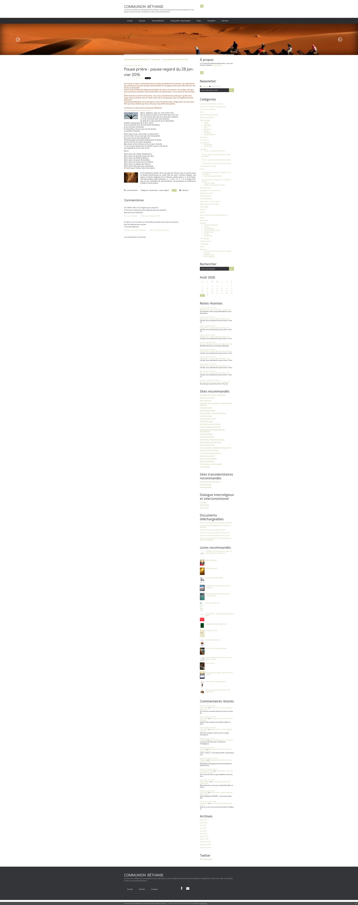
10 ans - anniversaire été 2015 (214, 151)
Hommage (203, 137)
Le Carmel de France (207, 437)
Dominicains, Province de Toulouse (212, 440)
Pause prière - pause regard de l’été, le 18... (215, 373)
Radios (202, 218)
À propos (142, 21)
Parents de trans (206, 485)
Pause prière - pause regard (180, 21)
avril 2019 (203, 831)
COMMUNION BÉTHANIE (143, 6)
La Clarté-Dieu (205, 467)
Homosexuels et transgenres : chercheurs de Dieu (216, 180)
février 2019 (204, 836)
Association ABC (205, 487)
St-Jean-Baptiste (209, 134)
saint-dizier (204, 708)
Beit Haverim (204, 505)
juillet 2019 (203, 823)
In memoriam (204, 140)
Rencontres (204, 220)
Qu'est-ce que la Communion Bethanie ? (214, 215)
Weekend (203, 249)
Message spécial (205, 196)
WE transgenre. (209, 256)
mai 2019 (203, 828)
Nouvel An (207, 129)
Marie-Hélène (204, 782)
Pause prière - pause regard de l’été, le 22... (215, 328)
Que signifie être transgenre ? (210, 482)
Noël (205, 127)
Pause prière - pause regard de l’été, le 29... (215, 319)
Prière (199, 21)
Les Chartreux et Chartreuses (210, 424)
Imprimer (185, 190)
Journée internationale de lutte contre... (215, 782)
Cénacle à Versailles (211, 225)
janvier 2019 (204, 839)
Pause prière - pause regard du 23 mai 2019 (216, 772)
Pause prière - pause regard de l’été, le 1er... (215, 358)
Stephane (203, 760)
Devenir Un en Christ (207, 398)
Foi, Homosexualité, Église (213, 176)
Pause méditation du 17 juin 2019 (221, 740)
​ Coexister (203, 502)
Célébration (208, 144)
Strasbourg (208, 236)
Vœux (202, 247)
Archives (142, 889)
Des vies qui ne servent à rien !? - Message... (215, 382)
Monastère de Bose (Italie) (209, 450)
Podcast (202, 209)
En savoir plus (203, 903)
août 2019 (203, 820)
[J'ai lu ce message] (356, 903)
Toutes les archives (206, 847)
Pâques (206, 131)
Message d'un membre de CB (210, 190)
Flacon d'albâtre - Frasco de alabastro (213, 413)
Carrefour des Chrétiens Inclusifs (211, 104)
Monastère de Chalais (207, 410)
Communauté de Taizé (208, 419)
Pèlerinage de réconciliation (209, 204)
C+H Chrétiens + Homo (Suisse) (211, 464)
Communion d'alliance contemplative (213, 107)
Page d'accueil (155, 59)
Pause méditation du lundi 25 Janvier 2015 (136, 59)
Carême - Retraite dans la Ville (210, 427)
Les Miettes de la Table (208, 166)
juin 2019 (203, 825)
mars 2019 (203, 834)
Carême (206, 124)
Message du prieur (206, 193)
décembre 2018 (205, 842)
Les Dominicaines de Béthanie (210, 453)
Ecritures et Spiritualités (208, 459)
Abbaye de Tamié (206, 408)
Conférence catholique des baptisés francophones (212, 430)
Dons (202, 112)
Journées (203, 149)
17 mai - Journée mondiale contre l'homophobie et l (216, 155)
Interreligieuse (209, 228)
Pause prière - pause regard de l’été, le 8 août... (216, 351)
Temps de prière (205, 241)
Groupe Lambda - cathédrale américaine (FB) (215, 448)
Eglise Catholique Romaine (209, 115)
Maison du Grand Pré (207, 456)
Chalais (206, 227)
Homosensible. (209, 255)
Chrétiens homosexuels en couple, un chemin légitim (216, 173)
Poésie (202, 212)
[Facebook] (181, 888)
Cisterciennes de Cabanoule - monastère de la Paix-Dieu (216, 404)
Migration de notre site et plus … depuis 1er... (215, 310)
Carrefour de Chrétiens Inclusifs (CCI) (213, 395)
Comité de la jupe (206, 416)
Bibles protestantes (207, 461)
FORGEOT (203, 740)
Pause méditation (158, 21)
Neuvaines (207, 126)
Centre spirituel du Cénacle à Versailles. (217, 251)
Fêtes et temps (205, 120)
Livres (202, 169)
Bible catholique (205, 401)
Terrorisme (208, 146)
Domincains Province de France (211, 442)
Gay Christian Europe (207, 445)
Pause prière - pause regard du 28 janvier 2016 (159, 71)
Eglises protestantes (207, 117)
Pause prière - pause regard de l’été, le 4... (216, 730)
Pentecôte (207, 133)
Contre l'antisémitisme (208, 109)
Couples (207, 253)
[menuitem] (130, 21)
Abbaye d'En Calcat (206, 421)
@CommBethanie (206, 859)
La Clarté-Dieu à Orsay (212, 230)
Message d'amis (205, 188)
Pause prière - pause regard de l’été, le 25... (215, 366)
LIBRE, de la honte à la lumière (214, 185)
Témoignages (205, 238)
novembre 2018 (205, 844)
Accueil (129, 21)
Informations (204, 143)
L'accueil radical (209, 183)
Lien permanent (132, 190)
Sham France (204, 508)
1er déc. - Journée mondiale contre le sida (216, 160)
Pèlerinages (204, 207)
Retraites (225, 21)
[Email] (202, 6)
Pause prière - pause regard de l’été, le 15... (215, 337)
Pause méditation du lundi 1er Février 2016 (175, 59)
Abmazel (203, 749)
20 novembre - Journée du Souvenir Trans (216, 163)
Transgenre (211, 21)
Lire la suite (217, 65)
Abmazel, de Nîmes (206, 771)
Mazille (206, 234)
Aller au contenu (6, 2)
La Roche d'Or (209, 232)
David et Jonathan (206, 434)
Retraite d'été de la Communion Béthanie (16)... (216, 344)
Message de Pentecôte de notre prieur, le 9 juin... (215, 750)
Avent (206, 122)
